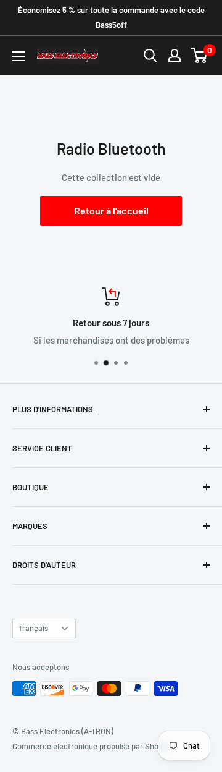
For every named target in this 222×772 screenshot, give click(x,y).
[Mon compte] (174, 55)
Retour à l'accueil (111, 210)
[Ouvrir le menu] (18, 56)
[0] (199, 55)
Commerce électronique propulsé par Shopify (91, 746)
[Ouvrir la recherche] (150, 55)
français (33, 628)
